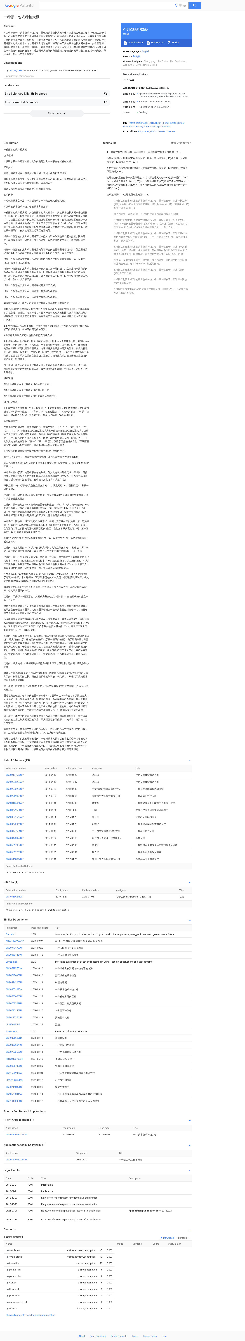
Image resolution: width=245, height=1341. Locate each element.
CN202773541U (14, 1017)
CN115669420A (14, 1073)
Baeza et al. (12, 1031)
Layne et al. (11, 961)
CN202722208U (14, 789)
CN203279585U (14, 810)
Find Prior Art (157, 42)
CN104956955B (14, 1038)
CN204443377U (14, 838)
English (145, 51)
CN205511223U (14, 852)
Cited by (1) (156, 123)
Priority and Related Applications (153, 126)
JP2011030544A (14, 1080)
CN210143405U (14, 1101)
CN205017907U (14, 845)
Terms (135, 1336)
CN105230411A (14, 1094)
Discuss (171, 131)
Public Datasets (119, 1336)
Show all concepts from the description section (30, 1315)
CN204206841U (14, 1045)
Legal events (169, 123)
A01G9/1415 (16, 70)
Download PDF (135, 42)
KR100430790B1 (14, 1059)
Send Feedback (98, 1336)
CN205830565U (14, 996)
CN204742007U (14, 982)
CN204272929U (14, 824)
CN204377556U (14, 831)
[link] (51, 70)
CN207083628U (14, 1052)
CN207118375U (14, 1087)
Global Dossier (158, 131)
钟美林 (136, 56)
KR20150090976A (15, 940)
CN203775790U (14, 947)
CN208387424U (14, 954)
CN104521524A (14, 817)
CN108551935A (14, 989)
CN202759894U (14, 796)
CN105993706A (14, 968)
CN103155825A (14, 803)
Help (164, 1336)
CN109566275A (14, 896)
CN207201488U (14, 1010)
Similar (175, 42)
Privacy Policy (150, 1336)
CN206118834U (14, 859)
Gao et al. (11, 934)
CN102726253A (14, 782)
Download (168, 1238)
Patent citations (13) (139, 123)
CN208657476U (14, 1066)
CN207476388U (14, 975)
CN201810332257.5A (16, 1134)
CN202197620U (14, 775)
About (82, 1336)
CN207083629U (14, 1003)
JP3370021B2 (13, 1024)
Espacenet (143, 131)
